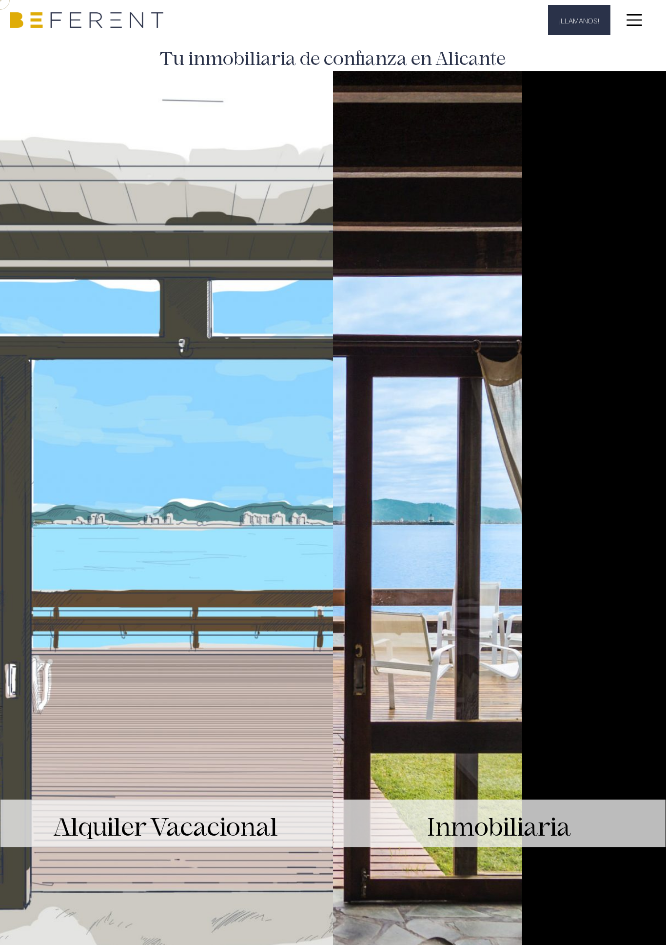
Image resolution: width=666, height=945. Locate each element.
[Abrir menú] (634, 20)
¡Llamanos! (579, 20)
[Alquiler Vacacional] (166, 144)
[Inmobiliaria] (499, 144)
